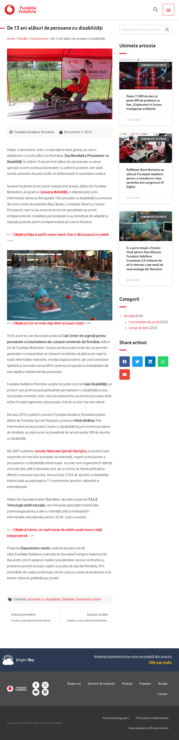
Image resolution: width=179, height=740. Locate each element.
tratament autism (88, 599)
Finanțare (145, 683)
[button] (155, 9)
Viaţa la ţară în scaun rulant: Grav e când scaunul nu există (68, 234)
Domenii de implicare (101, 683)
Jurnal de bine (39, 38)
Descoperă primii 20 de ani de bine (149, 728)
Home (11, 38)
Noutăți (22, 38)
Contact (162, 694)
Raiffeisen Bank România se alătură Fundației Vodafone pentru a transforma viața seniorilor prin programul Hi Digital (145, 178)
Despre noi (74, 683)
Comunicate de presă (144, 322)
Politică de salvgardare (116, 718)
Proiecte (127, 683)
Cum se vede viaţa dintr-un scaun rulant (56, 323)
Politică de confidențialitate (152, 718)
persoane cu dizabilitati (43, 599)
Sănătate (68, 599)
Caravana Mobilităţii (54, 192)
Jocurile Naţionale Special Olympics (60, 451)
